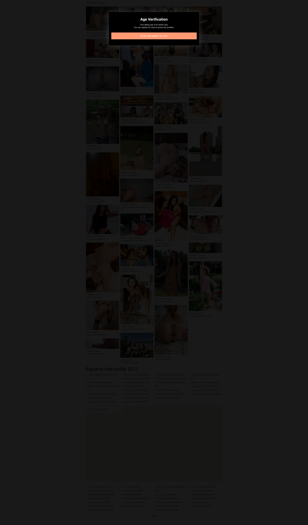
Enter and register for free (154, 36)
